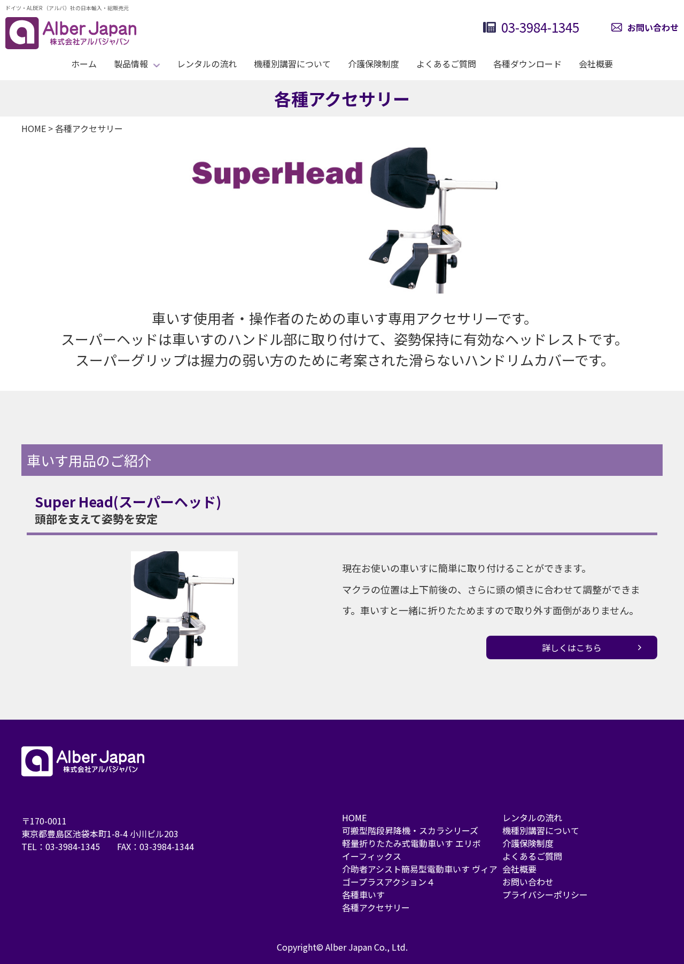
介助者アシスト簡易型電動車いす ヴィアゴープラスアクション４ (420, 875)
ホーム (84, 63)
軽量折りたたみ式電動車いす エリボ (411, 843)
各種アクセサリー (376, 907)
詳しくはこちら (572, 647)
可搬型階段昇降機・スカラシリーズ (410, 830)
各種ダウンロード (527, 63)
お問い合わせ (653, 27)
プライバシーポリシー (545, 894)
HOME (354, 817)
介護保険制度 (373, 63)
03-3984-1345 (540, 27)
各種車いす (363, 894)
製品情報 (131, 63)
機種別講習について (292, 63)
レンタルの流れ (207, 63)
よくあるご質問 (446, 63)
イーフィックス (371, 856)
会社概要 (596, 63)
